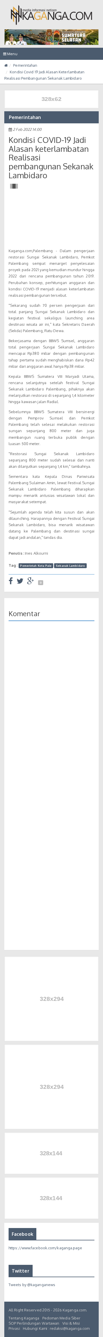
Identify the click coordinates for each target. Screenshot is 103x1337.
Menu (12, 55)
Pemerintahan (25, 65)
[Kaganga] (51, 15)
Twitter (20, 1271)
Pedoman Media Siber (61, 1318)
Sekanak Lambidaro (70, 565)
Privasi (14, 1328)
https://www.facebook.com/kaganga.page (45, 1248)
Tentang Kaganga (24, 1318)
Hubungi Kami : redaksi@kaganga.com (56, 1328)
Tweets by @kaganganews (32, 1284)
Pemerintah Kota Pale (36, 565)
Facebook (22, 1234)
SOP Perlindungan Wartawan (34, 1323)
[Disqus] (51, 709)
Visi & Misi (71, 1323)
